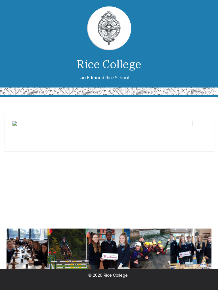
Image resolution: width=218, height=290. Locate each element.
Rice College (109, 64)
